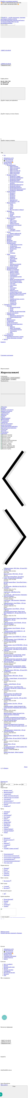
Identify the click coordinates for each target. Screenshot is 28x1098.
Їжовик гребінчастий (15, 233)
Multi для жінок (14, 166)
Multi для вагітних (15, 173)
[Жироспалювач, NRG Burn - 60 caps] (15, 569)
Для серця (12, 283)
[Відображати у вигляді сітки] (13, 388)
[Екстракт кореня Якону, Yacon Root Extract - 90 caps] (15, 577)
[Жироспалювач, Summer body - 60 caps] (15, 730)
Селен (11, 205)
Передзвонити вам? (5, 65)
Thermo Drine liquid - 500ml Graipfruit (13, 752)
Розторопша (13, 261)
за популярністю (5, 377)
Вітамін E (12, 197)
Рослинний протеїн (15, 307)
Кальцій (12, 214)
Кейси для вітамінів (15, 328)
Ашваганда (13, 255)
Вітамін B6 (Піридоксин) (16, 184)
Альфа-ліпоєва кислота (16, 244)
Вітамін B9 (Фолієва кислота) (18, 188)
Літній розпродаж (8, 159)
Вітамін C (12, 194)
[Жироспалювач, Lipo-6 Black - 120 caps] (15, 603)
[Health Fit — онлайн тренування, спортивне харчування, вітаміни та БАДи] (8, 915)
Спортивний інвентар (16, 329)
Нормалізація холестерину (17, 294)
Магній (12, 212)
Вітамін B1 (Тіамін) (15, 176)
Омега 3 (12, 219)
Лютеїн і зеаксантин (15, 247)
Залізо (11, 207)
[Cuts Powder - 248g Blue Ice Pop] (15, 587)
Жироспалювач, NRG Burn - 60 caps (13, 573)
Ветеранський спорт (10, 20)
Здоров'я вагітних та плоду (17, 299)
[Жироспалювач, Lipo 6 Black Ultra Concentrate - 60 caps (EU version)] (15, 688)
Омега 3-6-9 (13, 222)
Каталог (3, 20)
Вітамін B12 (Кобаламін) (16, 190)
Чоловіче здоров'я (14, 273)
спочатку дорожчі (5, 379)
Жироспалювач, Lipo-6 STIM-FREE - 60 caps (15, 645)
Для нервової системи (16, 276)
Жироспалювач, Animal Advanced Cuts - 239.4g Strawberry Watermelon (14, 714)
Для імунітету (13, 275)
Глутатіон (12, 253)
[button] (14, 11)
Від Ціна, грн (4, 784)
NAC (11, 251)
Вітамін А (12, 193)
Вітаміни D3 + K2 (14, 201)
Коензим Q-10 (13, 200)
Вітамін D (12, 195)
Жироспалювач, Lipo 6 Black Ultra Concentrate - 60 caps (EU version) (13, 694)
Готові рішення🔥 (8, 162)
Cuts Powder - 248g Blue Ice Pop (12, 592)
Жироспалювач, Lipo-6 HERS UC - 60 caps (15, 636)
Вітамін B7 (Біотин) (15, 186)
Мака (11, 262)
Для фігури (13, 301)
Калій (11, 215)
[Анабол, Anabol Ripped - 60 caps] (15, 679)
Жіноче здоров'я (14, 272)
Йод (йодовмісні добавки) (17, 209)
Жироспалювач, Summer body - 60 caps (14, 735)
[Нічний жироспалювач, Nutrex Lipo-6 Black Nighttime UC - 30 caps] (15, 613)
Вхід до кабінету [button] (8, 964)
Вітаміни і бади (8, 163)
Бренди (6, 339)
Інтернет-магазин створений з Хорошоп (11, 933)
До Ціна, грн (17, 784)
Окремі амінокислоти (15, 317)
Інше (11, 332)
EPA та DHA (13, 221)
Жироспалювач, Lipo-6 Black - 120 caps (14, 608)
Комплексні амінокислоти (17, 315)
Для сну (12, 278)
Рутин (11, 250)
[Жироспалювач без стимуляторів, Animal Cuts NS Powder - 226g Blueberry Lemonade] (15, 660)
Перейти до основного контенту (9, 1)
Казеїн (11, 308)
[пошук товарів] (13, 31)
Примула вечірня (14, 223)
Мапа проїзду (4, 1084)
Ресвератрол (13, 248)
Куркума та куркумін (15, 264)
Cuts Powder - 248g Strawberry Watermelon (15, 600)
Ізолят (11, 310)
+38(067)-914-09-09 (6, 50)
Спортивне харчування (10, 304)
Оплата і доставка (8, 969)
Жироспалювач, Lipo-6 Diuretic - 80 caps (14, 628)
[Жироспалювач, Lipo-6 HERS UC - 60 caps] (15, 631)
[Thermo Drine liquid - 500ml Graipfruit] (15, 747)
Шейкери (12, 326)
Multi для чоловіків (15, 168)
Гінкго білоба (13, 258)
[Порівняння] (13, 93)
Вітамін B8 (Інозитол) (16, 187)
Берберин (12, 257)
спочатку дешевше (15, 377)
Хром (11, 204)
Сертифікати (8, 21)
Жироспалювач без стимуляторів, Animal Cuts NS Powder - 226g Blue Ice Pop (14, 655)
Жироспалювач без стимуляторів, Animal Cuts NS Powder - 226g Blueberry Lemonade (15, 666)
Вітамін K (12, 198)
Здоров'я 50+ (13, 303)
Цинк (11, 208)
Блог (11, 23)
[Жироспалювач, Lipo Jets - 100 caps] (15, 698)
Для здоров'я (13, 285)
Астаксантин (13, 246)
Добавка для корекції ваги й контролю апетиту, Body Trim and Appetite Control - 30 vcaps (15, 726)
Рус (5, 155)
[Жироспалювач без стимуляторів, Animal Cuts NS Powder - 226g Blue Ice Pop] (15, 649)
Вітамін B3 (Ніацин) (15, 179)
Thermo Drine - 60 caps (9, 744)
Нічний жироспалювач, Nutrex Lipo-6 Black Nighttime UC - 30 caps (15, 619)
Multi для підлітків (15, 172)
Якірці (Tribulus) (14, 265)
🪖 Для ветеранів (8, 160)
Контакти (7, 23)
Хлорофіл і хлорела (15, 230)
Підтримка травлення (15, 280)
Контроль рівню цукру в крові (18, 293)
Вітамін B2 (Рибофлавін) (16, 177)
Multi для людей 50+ (15, 170)
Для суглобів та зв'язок (16, 282)
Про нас (18, 20)
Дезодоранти (13, 331)
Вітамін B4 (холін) (15, 180)
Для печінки (13, 287)
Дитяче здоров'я (14, 271)
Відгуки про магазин (9, 972)
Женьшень (12, 260)
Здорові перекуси (8, 335)
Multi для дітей (14, 169)
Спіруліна (12, 229)
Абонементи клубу (9, 158)
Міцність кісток (14, 290)
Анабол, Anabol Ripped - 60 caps (12, 684)
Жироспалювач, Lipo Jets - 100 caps (13, 703)
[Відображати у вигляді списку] (13, 400)
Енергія (12, 296)
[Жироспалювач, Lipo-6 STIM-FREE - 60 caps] (15, 640)
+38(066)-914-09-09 (6, 63)
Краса (11, 286)
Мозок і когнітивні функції (17, 279)
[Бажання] (14, 107)
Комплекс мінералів (15, 216)
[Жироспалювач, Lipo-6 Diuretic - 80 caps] (15, 623)
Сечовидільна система (16, 292)
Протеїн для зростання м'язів (17, 311)
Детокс (12, 297)
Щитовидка (13, 300)
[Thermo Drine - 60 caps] (15, 739)
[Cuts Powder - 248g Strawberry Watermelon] (15, 595)
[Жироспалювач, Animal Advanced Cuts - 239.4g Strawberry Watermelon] (15, 708)
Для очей (12, 289)
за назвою (13, 379)
